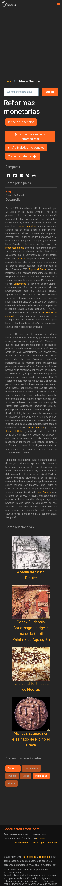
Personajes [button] (41, 775)
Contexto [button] (13, 768)
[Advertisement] (31, 39)
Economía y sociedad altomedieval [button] (32, 137)
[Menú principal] (58, 3)
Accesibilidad (22, 842)
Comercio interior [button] (19, 156)
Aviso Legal (38, 842)
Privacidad (52, 842)
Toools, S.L (44, 856)
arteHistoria (29, 856)
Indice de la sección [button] (21, 122)
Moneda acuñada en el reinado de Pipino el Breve (31, 739)
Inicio (8, 81)
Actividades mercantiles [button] (28, 147)
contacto (41, 838)
